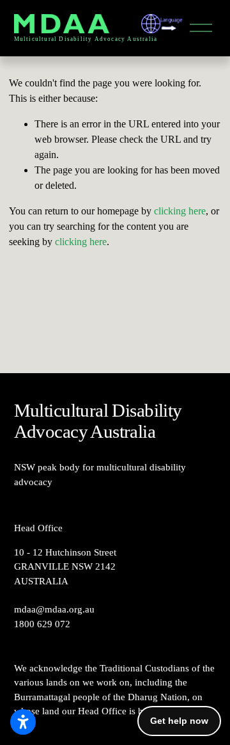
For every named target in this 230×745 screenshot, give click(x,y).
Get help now (179, 721)
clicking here (180, 210)
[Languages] (161, 23)
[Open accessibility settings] (23, 722)
